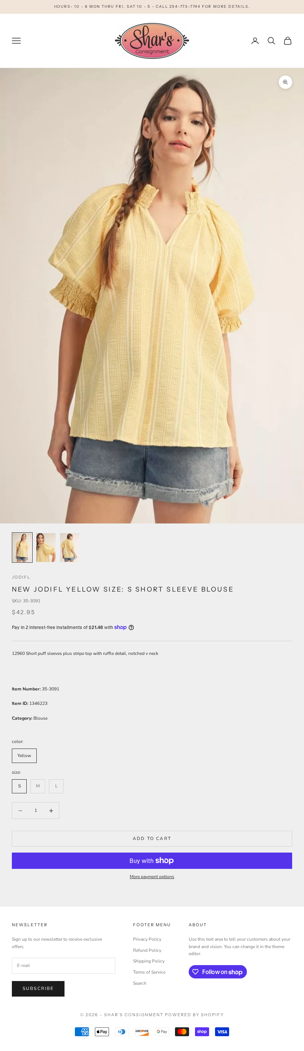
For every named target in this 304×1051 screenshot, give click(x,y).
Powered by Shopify (194, 1014)
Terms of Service (149, 972)
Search (139, 983)
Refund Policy (147, 950)
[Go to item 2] (46, 547)
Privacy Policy (147, 939)
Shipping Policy (149, 961)
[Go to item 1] (22, 547)
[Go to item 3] (69, 547)
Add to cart (152, 838)
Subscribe (38, 988)
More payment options (152, 877)
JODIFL (21, 577)
